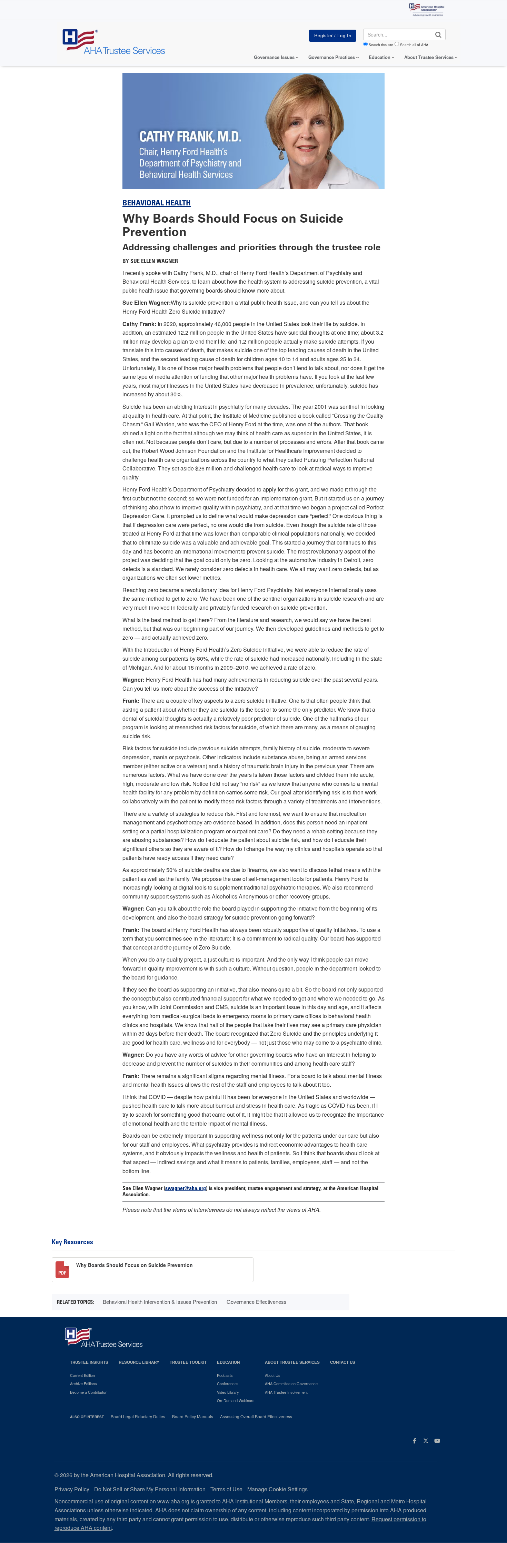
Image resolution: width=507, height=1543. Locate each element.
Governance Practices (331, 57)
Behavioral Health (156, 203)
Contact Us (342, 1362)
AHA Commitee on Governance (291, 1383)
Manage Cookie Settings (277, 1489)
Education (228, 1362)
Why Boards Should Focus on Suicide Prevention (134, 1264)
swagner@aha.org (185, 1188)
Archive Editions (83, 1383)
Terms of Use (226, 1489)
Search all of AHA (414, 44)
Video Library (228, 1392)
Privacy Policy (71, 1489)
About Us (272, 1375)
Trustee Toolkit (188, 1362)
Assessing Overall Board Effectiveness (256, 1416)
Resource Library (139, 1362)
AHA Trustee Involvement (286, 1392)
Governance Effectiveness (257, 1301)
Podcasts (225, 1375)
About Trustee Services (429, 57)
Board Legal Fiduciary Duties (138, 1416)
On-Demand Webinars (236, 1400)
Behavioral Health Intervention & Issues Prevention (160, 1301)
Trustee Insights (89, 1362)
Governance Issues (274, 57)
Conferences (228, 1383)
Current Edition (82, 1375)
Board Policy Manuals (192, 1416)
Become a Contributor (88, 1392)
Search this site (381, 44)
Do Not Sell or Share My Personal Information (150, 1489)
